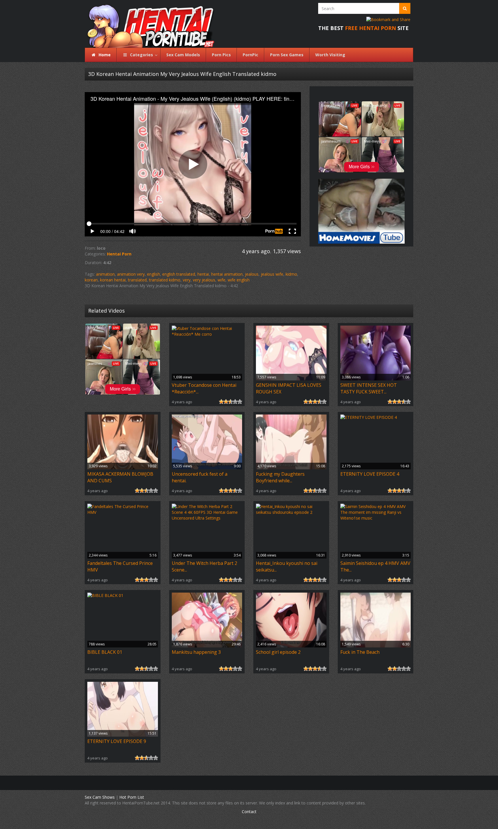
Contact (249, 811)
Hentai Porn (119, 254)
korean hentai (113, 280)
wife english (239, 280)
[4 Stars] (235, 401)
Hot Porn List (131, 797)
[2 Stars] (226, 401)
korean (91, 280)
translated (137, 280)
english (153, 274)
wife (221, 280)
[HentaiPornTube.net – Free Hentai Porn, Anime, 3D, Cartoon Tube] (147, 24)
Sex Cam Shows (100, 797)
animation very (131, 274)
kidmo (291, 274)
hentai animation (227, 274)
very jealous (204, 280)
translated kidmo (164, 280)
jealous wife (272, 274)
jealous (252, 274)
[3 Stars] (230, 401)
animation (105, 274)
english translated (178, 274)
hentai (203, 274)
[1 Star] (221, 401)
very (186, 280)
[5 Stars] (239, 401)
